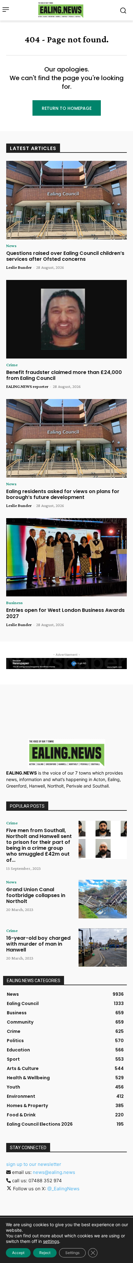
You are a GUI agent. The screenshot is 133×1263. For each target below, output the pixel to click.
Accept (18, 1252)
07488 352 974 (45, 1181)
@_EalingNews (63, 1189)
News (11, 245)
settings (51, 1241)
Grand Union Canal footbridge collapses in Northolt (35, 895)
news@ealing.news (54, 1172)
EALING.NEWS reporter (27, 386)
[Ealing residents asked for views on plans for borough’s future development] (66, 438)
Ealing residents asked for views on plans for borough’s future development (62, 494)
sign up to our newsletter (33, 1164)
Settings (72, 1252)
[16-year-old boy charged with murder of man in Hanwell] (103, 947)
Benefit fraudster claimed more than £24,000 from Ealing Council (64, 375)
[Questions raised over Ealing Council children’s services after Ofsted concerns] (66, 200)
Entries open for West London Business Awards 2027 (65, 613)
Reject (44, 1252)
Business (14, 602)
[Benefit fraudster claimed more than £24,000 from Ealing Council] (66, 319)
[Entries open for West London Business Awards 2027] (66, 557)
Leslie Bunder (19, 267)
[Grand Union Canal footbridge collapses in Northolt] (103, 899)
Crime (12, 365)
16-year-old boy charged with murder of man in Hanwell (38, 943)
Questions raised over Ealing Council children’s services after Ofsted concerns (65, 256)
